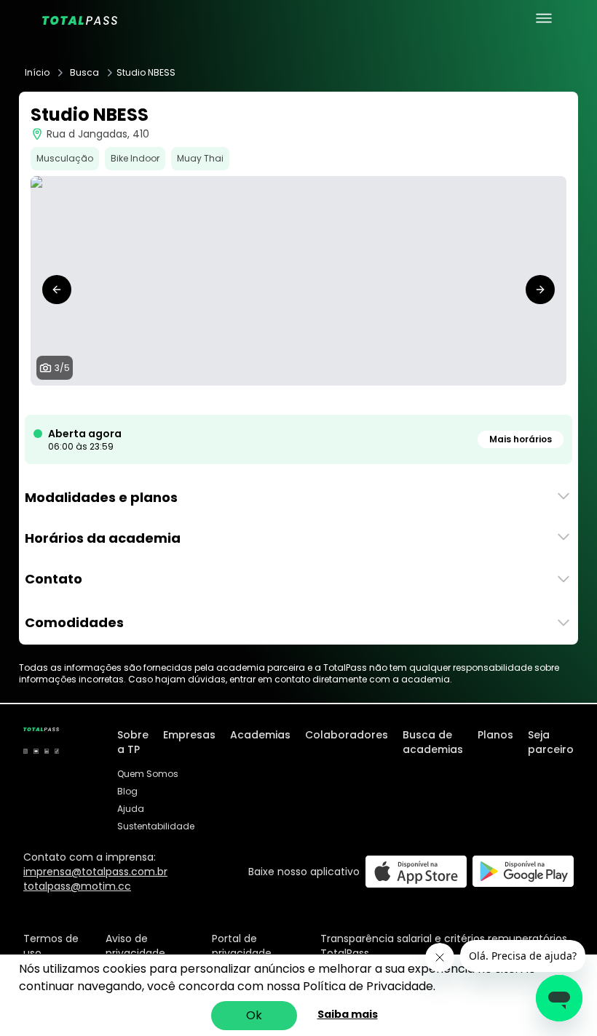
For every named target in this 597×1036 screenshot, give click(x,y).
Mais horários (520, 439)
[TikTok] (57, 751)
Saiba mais (347, 1014)
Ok (254, 1015)
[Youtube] (35, 751)
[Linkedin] (46, 751)
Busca (84, 73)
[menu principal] (544, 18)
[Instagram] (25, 751)
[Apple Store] (416, 871)
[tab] (275, 400)
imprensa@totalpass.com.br (95, 871)
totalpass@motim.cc (77, 886)
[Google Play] (523, 871)
